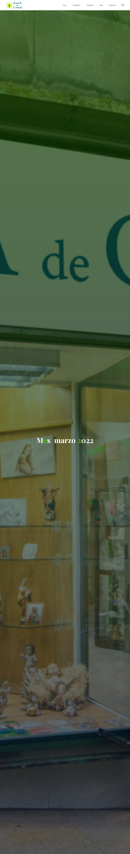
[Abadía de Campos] (14, 5)
